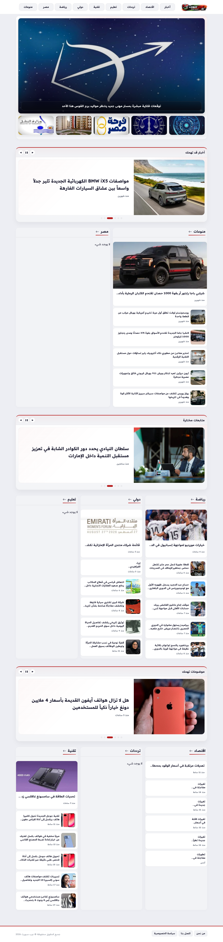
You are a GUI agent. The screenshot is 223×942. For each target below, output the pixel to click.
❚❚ (26, 152)
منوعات (199, 231)
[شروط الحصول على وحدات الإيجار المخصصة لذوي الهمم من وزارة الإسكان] (73, 125)
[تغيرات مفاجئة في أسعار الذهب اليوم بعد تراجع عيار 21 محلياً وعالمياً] (176, 788)
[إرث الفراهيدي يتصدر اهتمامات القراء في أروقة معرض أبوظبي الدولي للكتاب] (111, 567)
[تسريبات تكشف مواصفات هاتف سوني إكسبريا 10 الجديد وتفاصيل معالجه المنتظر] (47, 881)
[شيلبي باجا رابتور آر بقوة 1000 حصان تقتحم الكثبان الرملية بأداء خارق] (160, 274)
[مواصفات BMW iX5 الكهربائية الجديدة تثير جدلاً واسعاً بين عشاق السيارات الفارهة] (112, 218)
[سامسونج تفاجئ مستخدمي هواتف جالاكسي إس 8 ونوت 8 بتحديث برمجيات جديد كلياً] (47, 901)
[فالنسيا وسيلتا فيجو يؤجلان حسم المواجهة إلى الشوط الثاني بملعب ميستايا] (111, 455)
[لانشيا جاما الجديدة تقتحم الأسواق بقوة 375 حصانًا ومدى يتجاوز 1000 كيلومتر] (160, 337)
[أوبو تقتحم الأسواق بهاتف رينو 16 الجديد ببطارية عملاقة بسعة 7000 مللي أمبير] (101, 737)
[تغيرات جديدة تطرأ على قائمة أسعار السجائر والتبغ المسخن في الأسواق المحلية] (176, 841)
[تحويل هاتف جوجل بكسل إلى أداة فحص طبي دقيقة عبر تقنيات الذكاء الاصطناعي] (47, 860)
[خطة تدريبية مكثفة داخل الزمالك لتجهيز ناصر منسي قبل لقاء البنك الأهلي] (101, 486)
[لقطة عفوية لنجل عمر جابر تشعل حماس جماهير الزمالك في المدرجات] (176, 569)
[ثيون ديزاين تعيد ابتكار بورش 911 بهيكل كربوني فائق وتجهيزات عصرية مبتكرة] (160, 378)
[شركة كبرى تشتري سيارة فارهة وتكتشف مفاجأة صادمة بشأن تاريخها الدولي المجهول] (111, 606)
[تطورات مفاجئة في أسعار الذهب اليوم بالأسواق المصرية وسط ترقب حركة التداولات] (176, 858)
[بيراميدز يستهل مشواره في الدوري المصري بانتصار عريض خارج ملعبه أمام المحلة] (176, 629)
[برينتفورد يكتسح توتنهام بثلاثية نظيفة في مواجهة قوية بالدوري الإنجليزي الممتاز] (176, 649)
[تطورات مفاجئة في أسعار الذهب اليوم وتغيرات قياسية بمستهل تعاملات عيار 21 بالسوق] (118, 737)
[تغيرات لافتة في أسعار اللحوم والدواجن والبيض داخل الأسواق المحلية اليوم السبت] (176, 823)
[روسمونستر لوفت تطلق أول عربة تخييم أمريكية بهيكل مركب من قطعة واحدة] (160, 317)
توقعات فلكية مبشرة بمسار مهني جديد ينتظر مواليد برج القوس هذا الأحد (111, 106)
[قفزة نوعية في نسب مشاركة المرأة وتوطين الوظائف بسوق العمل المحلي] (111, 647)
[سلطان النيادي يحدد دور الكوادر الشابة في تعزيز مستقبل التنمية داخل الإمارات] (112, 486)
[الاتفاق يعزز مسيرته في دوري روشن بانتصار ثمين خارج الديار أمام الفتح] (121, 486)
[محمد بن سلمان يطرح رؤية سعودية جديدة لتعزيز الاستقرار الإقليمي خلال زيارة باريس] (115, 486)
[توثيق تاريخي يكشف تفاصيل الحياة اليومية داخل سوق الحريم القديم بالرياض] (111, 627)
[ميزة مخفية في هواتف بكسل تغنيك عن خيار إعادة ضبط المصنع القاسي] (47, 840)
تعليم (72, 499)
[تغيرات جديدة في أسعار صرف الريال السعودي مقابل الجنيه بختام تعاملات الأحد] (121, 737)
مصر (104, 231)
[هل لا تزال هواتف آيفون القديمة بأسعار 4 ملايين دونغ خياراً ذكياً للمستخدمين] (112, 737)
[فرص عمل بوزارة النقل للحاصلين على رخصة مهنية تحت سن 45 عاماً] (36, 125)
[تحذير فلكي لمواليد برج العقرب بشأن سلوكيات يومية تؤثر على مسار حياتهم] (187, 125)
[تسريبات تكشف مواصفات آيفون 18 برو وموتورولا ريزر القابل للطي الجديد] (111, 706)
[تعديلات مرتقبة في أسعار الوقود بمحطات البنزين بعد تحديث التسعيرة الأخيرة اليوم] (176, 769)
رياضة (200, 499)
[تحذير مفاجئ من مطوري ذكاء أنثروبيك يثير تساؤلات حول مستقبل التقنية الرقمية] (160, 358)
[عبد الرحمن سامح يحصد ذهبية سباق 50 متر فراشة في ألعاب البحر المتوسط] (118, 486)
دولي (137, 499)
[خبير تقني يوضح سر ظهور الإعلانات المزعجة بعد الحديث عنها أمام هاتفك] (115, 737)
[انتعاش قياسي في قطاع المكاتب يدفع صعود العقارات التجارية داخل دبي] (111, 586)
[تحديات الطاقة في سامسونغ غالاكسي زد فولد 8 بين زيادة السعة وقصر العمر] (47, 785)
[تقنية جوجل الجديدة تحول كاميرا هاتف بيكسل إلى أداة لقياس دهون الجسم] (47, 820)
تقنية (72, 751)
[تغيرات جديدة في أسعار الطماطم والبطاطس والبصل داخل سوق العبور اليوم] (176, 805)
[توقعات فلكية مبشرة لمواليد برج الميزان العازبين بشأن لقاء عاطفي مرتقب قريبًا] (149, 125)
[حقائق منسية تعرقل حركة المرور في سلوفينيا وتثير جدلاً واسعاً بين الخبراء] (115, 218)
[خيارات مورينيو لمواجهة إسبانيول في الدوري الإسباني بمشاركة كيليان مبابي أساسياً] (176, 533)
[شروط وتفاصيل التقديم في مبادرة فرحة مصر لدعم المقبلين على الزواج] (111, 125)
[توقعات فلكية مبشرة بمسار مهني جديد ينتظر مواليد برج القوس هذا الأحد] (111, 65)
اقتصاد (199, 751)
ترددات (135, 751)
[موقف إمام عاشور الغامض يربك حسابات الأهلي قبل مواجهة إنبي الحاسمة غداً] (176, 609)
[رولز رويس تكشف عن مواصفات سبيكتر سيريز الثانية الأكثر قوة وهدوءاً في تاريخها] (160, 398)
